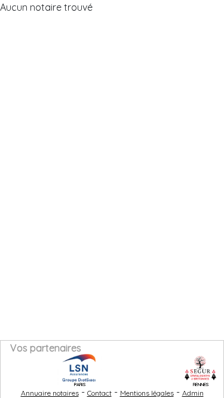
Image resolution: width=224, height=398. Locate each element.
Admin (193, 392)
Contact (99, 392)
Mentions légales (147, 392)
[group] (76, 368)
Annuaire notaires (50, 392)
